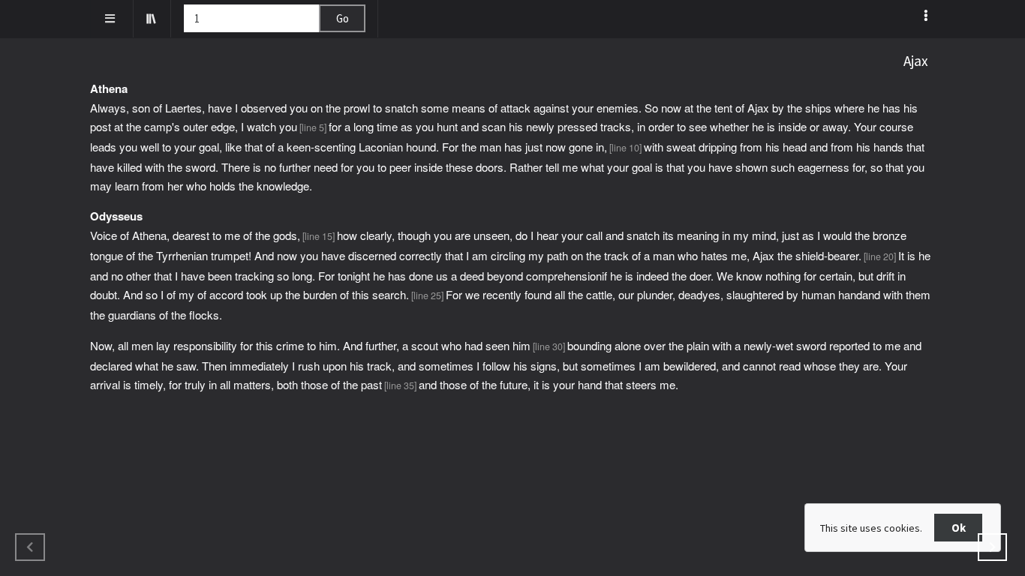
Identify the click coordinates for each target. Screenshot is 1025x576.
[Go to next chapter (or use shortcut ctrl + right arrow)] (993, 547)
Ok (958, 527)
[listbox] (927, 16)
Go (342, 18)
